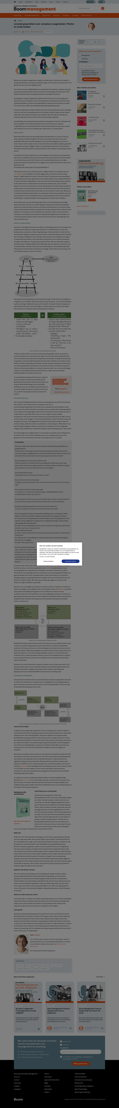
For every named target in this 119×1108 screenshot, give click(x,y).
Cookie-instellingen (48, 561)
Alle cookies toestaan (70, 561)
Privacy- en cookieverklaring (47, 556)
